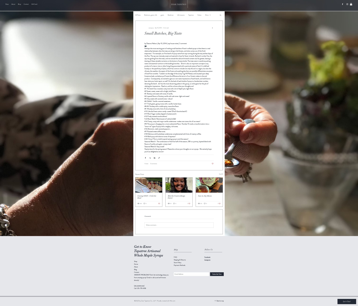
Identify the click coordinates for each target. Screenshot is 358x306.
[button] (351, 4)
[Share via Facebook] (145, 158)
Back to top (220, 301)
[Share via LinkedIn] (154, 158)
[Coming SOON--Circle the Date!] (148, 185)
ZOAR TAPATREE (179, 4)
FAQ (175, 257)
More (207, 15)
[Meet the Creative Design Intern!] (179, 185)
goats (162, 15)
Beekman (170, 15)
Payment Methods (180, 265)
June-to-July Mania (205, 196)
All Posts (137, 15)
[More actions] (212, 28)
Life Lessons (181, 15)
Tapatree (191, 15)
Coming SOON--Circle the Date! (147, 197)
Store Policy (177, 262)
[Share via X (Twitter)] (150, 158)
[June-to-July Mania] (209, 185)
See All (221, 174)
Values (199, 15)
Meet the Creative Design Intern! (176, 197)
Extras (136, 264)
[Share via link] (159, 158)
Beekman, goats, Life (150, 15)
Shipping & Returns (180, 260)
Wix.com (172, 301)
